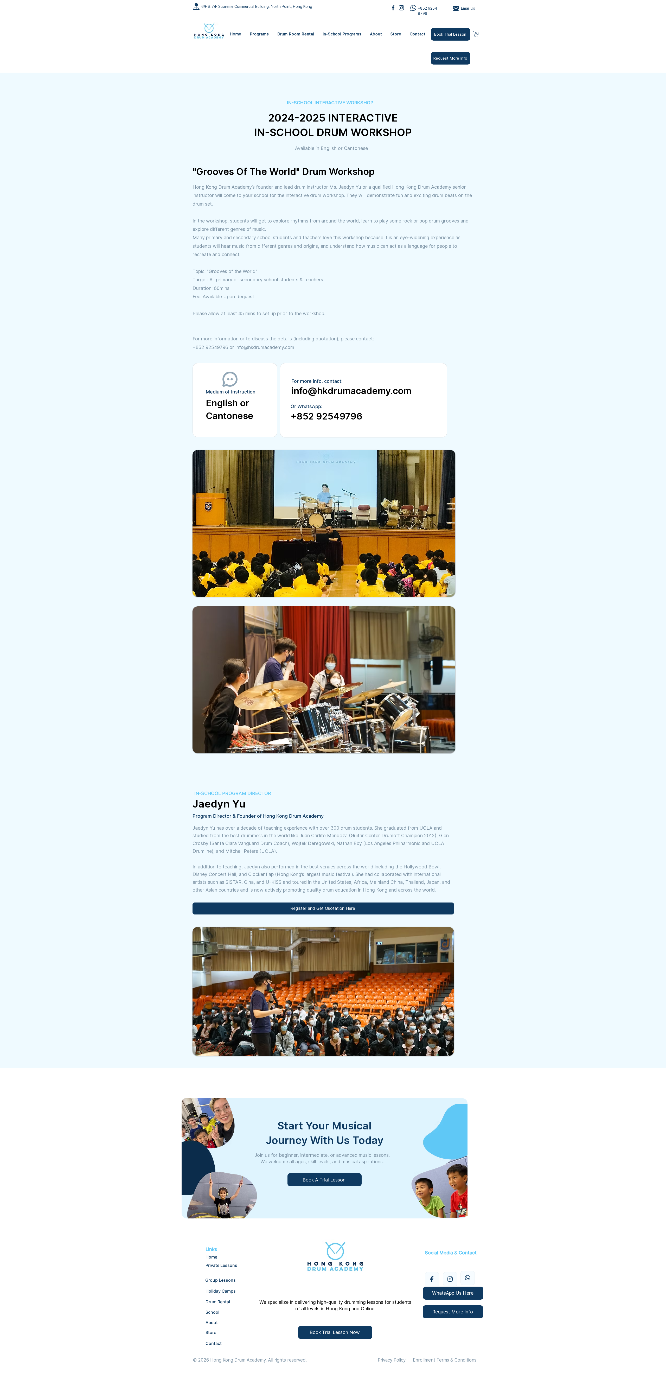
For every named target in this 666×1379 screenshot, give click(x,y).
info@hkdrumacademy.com (264, 347)
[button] (259, 34)
